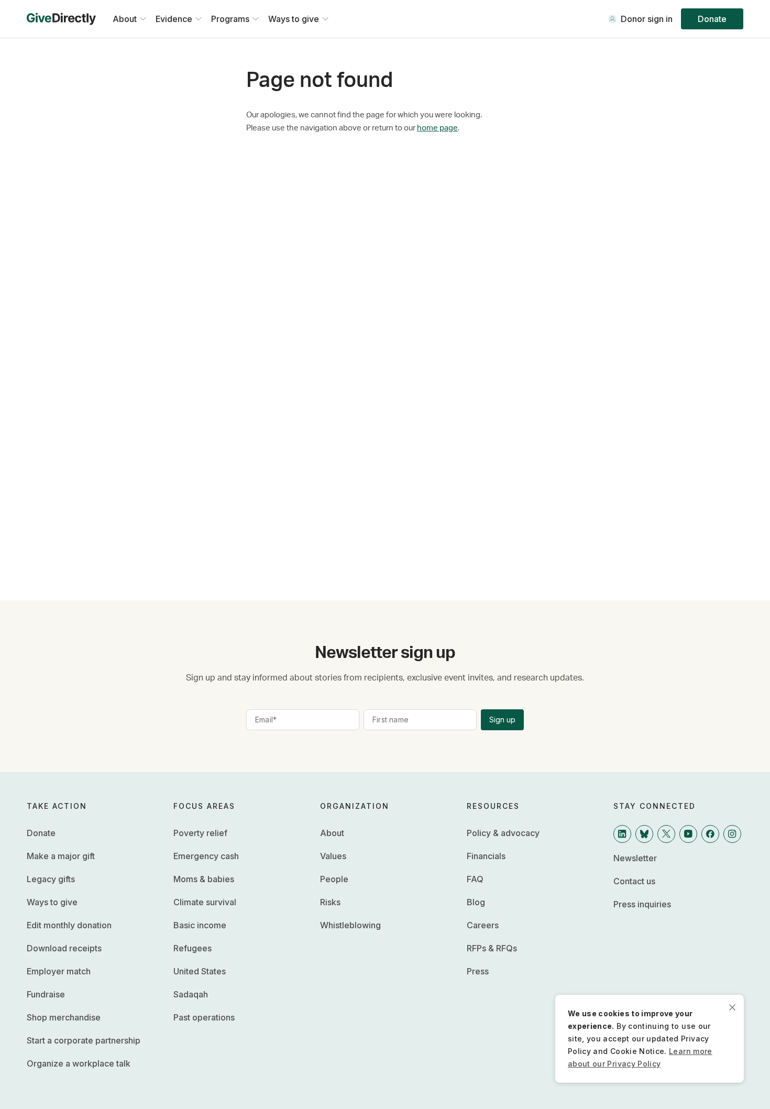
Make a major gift (61, 856)
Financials (486, 856)
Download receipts (64, 948)
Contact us (634, 881)
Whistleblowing (350, 925)
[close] (732, 1006)
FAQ (475, 879)
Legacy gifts (51, 879)
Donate (712, 19)
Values (333, 856)
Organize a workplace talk (78, 1063)
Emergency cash (206, 856)
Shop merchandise (64, 1017)
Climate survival (204, 902)
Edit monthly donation (69, 925)
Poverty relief (200, 833)
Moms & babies (203, 879)
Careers (483, 925)
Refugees (192, 948)
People (334, 879)
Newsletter (635, 858)
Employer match (59, 971)
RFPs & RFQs (492, 948)
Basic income (199, 925)
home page (437, 128)
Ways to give (52, 902)
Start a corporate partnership (83, 1040)
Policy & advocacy (503, 833)
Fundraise (46, 994)
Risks (330, 902)
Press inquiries (642, 904)
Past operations (204, 1017)
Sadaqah (190, 994)
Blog (476, 902)
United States (199, 971)
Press (478, 971)
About (332, 833)
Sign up (502, 719)
